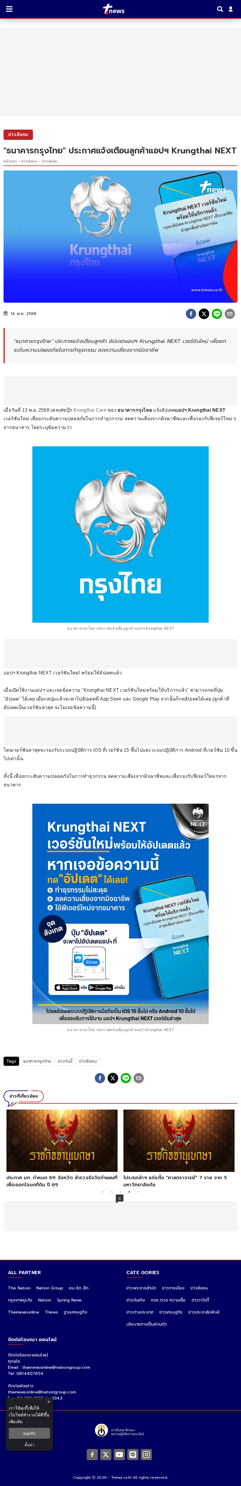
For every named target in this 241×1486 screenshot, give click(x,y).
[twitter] (204, 314)
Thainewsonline (23, 1312)
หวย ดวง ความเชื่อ (168, 1300)
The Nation (19, 1288)
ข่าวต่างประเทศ (139, 1312)
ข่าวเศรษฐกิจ (171, 1312)
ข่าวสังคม (29, 161)
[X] (105, 1454)
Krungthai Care (89, 410)
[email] (230, 314)
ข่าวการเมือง (173, 1288)
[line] (217, 314)
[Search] (221, 9)
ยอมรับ (29, 1433)
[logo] (110, 9)
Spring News (69, 1300)
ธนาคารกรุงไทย (37, 1061)
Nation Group (49, 1288)
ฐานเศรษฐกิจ (75, 1312)
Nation (44, 1300)
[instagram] (146, 1454)
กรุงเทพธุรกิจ (20, 1300)
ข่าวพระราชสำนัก (141, 1288)
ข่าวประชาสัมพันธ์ (204, 1312)
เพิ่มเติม (16, 1421)
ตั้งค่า (29, 1445)
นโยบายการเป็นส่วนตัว (146, 1324)
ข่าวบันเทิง (135, 1300)
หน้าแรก (10, 161)
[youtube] (119, 1454)
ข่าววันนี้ (65, 1061)
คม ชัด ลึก (78, 1288)
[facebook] (191, 314)
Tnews (51, 1312)
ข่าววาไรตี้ (200, 1300)
